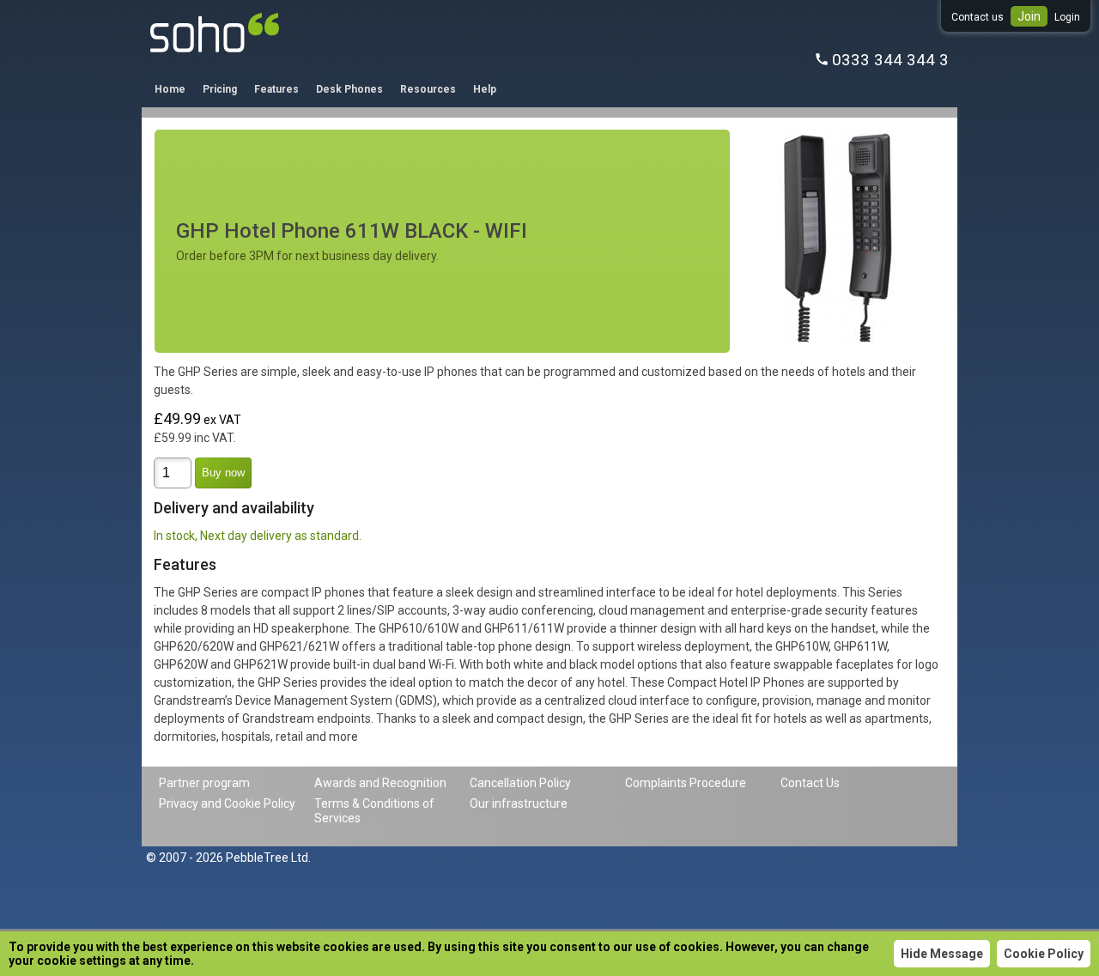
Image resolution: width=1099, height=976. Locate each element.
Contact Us (810, 783)
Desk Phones (349, 89)
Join (1029, 16)
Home (170, 89)
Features (276, 89)
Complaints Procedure (685, 783)
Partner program (204, 783)
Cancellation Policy (520, 783)
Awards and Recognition (380, 783)
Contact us (977, 17)
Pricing (220, 89)
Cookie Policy (1044, 954)
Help (484, 89)
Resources (428, 89)
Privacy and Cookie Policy (227, 803)
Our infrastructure (519, 803)
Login (1067, 17)
